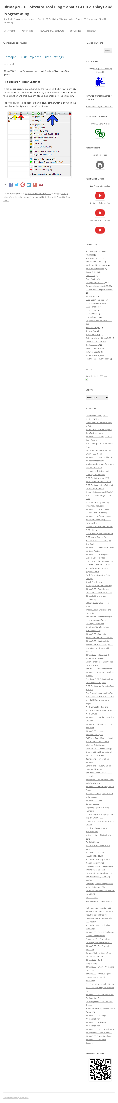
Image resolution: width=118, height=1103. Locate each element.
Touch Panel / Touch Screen (97, 358)
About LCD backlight (94, 856)
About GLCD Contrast (95, 852)
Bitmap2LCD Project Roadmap (99, 1036)
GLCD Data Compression (96, 300)
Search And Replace (94, 582)
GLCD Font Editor (93, 306)
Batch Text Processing (95, 268)
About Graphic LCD (94, 251)
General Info (91, 296)
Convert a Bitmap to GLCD (97, 286)
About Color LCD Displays (96, 915)
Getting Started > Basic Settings (99, 585)
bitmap (64, 193)
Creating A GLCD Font (95, 623)
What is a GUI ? (92, 897)
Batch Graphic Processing (96, 265)
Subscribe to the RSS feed (97, 376)
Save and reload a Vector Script (99, 748)
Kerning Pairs (91, 331)
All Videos (90, 254)
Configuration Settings (95, 282)
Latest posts (9, 31)
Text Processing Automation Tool (100, 693)
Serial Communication (95, 348)
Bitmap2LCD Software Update (98, 516)
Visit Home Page (100, 155)
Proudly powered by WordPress (15, 1098)
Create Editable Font (102, 203)
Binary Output (92, 272)
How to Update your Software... (99, 106)
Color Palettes (92, 279)
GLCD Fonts (91, 310)
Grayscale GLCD (92, 317)
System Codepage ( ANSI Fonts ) (99, 492)
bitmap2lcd (8, 197)
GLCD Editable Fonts (94, 303)
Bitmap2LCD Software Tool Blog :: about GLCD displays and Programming (57, 10)
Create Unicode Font (102, 220)
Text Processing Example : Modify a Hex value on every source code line (100, 987)
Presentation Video (102, 186)
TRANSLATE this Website (100, 123)
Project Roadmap (93, 334)
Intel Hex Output (93, 327)
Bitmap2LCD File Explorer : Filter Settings (33, 57)
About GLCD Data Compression (99, 668)
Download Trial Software (51, 31)
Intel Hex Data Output (95, 745)
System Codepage (93, 355)
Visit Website (27, 31)
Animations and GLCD (95, 258)
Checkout (91, 31)
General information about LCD (99, 873)
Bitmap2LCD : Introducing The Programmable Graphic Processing (98, 977)
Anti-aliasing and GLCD (95, 261)
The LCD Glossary (93, 842)
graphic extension (32, 197)
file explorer (19, 197)
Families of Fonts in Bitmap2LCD (99, 644)
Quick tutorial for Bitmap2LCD (98, 338)
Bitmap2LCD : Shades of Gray (98, 641)
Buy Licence (75, 31)
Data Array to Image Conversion (99, 289)
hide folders (46, 197)
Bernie (6, 200)
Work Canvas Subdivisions (97, 707)
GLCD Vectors (91, 313)
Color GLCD (90, 275)
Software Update (93, 352)
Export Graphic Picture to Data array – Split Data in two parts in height (100, 700)
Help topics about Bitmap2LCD (38, 193)
